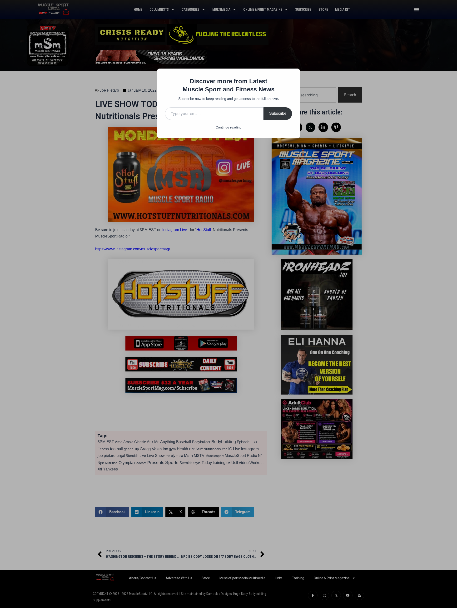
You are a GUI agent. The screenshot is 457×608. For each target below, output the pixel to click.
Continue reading (229, 127)
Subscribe (277, 113)
